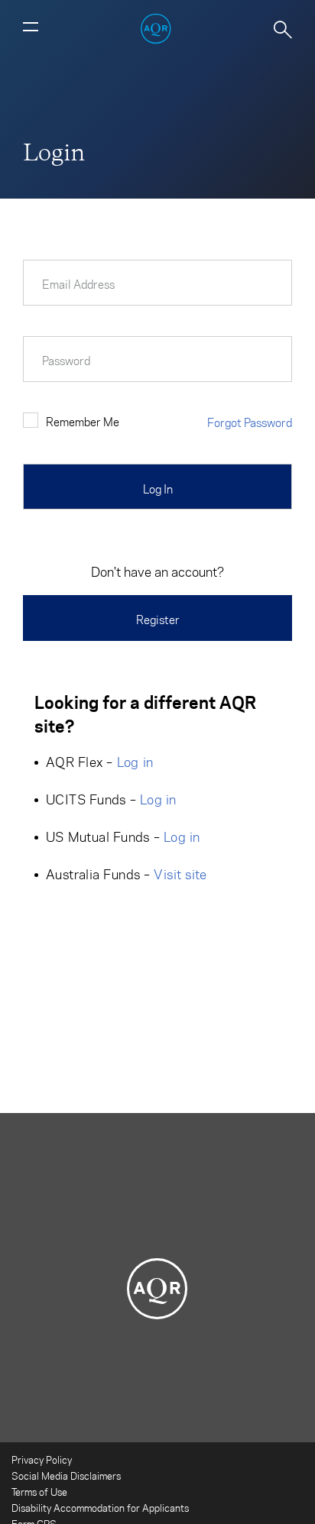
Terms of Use (39, 1491)
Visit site (180, 874)
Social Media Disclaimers (66, 1475)
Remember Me (82, 421)
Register (158, 619)
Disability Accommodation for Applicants (100, 1507)
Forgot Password (249, 422)
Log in (135, 761)
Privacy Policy (41, 1459)
